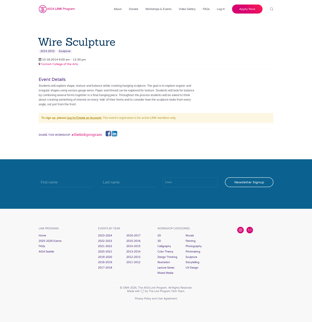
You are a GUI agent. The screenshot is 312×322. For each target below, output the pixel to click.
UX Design (192, 267)
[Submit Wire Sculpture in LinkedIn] (114, 135)
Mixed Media (165, 273)
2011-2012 (133, 262)
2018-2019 (105, 262)
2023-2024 (105, 235)
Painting (191, 241)
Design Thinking (167, 257)
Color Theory (165, 251)
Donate (133, 9)
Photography (194, 246)
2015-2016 (133, 241)
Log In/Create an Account (84, 118)
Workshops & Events (158, 9)
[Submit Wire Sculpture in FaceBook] (109, 135)
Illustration (163, 262)
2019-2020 (105, 257)
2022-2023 (105, 241)
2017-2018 (105, 267)
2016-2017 (133, 235)
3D (159, 241)
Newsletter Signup (249, 182)
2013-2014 (133, 251)
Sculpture (64, 51)
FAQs (206, 9)
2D (159, 235)
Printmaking (193, 251)
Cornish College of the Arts (59, 64)
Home (42, 235)
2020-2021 (105, 251)
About (118, 9)
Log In (221, 9)
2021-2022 (105, 246)
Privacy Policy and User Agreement (156, 298)
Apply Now (247, 9)
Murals (190, 235)
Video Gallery (187, 9)
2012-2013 (133, 257)
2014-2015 (47, 51)
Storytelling (192, 262)
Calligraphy (164, 246)
